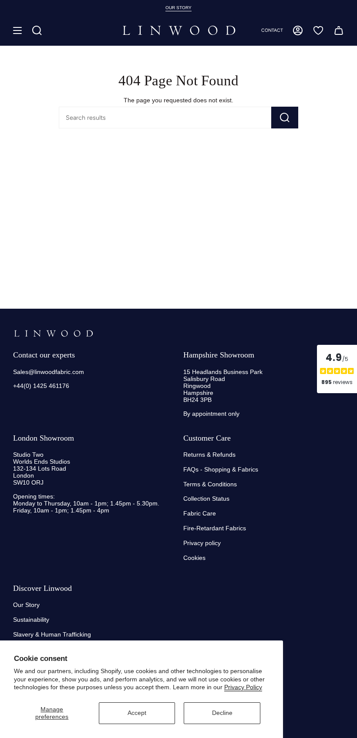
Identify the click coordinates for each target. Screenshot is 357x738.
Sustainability (31, 619)
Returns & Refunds (209, 454)
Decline (222, 712)
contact (272, 30)
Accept (137, 712)
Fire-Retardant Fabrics (214, 528)
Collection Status (206, 498)
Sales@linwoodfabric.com (48, 371)
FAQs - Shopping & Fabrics (220, 469)
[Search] (284, 117)
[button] (37, 30)
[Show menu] (17, 30)
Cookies (194, 557)
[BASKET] (339, 30)
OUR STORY (178, 7)
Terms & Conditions (210, 484)
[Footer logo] (53, 333)
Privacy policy (202, 542)
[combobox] (150, 117)
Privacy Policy (243, 687)
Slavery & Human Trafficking (52, 634)
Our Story (26, 604)
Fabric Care (199, 513)
